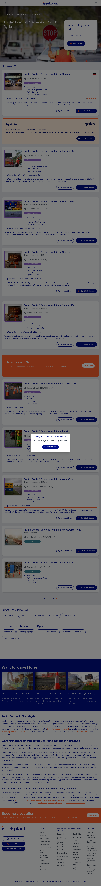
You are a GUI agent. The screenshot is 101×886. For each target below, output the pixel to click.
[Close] (67, 436)
